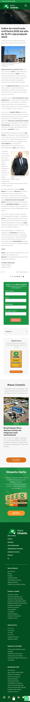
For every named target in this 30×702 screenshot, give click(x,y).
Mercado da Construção (23, 272)
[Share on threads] (15, 277)
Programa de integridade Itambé (17, 601)
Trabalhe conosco (13, 618)
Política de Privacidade (14, 616)
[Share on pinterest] (17, 277)
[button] (25, 7)
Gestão (17, 272)
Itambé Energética (13, 614)
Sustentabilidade (13, 545)
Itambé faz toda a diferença (15, 599)
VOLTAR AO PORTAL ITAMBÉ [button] (8, 1)
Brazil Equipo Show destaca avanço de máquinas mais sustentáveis (13, 431)
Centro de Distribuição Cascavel (17, 687)
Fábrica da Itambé (13, 679)
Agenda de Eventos (14, 552)
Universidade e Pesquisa (15, 548)
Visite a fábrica (12, 609)
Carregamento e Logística (15, 683)
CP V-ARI (10, 632)
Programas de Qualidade (14, 605)
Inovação (10, 542)
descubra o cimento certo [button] (16, 513)
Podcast (10, 555)
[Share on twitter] (13, 277)
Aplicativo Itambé (13, 639)
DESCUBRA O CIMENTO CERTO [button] (16, 371)
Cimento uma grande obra (15, 597)
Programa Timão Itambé (14, 689)
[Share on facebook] (11, 277)
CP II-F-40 (10, 635)
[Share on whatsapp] (21, 277)
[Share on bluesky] (23, 277)
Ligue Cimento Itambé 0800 (15, 672)
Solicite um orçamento (14, 674)
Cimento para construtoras (15, 653)
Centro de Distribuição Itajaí (15, 685)
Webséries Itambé (13, 594)
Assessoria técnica (13, 691)
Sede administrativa (13, 681)
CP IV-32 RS (11, 630)
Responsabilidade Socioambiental (17, 603)
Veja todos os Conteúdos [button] (16, 460)
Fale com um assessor (14, 677)
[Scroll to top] (13, 699)
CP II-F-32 (10, 628)
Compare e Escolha (13, 637)
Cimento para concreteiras (15, 656)
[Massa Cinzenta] (10, 6)
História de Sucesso (13, 607)
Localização (11, 611)
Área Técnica (12, 535)
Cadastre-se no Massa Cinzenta (16, 584)
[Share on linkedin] (19, 277)
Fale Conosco (11, 670)
